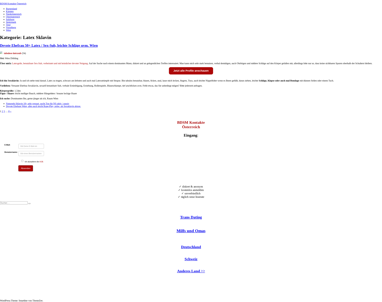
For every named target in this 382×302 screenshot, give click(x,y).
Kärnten (10, 11)
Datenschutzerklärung (10, 298)
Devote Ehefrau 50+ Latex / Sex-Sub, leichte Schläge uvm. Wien (49, 45)
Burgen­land (11, 8)
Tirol (8, 25)
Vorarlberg (11, 27)
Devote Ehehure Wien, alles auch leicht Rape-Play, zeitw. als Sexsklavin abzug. (43, 106)
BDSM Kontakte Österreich (13, 3)
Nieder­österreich (13, 14)
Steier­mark (11, 22)
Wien (8, 30)
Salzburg (10, 19)
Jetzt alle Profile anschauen (191, 70)
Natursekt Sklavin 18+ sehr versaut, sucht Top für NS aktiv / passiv (37, 103)
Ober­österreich (13, 16)
